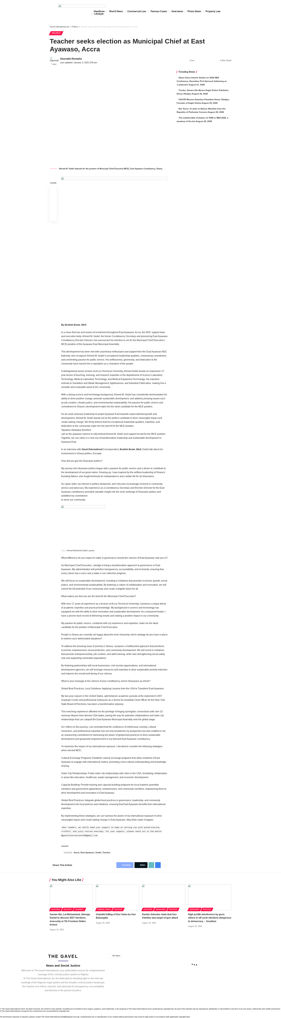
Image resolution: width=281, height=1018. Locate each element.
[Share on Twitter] (202, 60)
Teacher (106, 852)
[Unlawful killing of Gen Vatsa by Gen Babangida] (117, 897)
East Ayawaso (87, 852)
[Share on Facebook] (198, 60)
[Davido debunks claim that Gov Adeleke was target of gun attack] (163, 897)
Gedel (98, 852)
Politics (56, 33)
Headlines (160, 909)
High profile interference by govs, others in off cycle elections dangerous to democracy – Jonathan (209, 917)
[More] (216, 60)
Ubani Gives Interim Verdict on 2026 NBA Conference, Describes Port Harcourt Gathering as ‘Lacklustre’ (202, 81)
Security (79, 909)
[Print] (211, 60)
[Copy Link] (207, 60)
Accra (76, 852)
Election (56, 909)
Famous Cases (104, 909)
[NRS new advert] (114, 248)
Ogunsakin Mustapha (71, 58)
